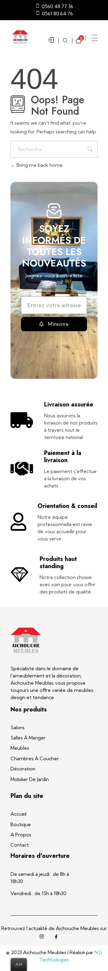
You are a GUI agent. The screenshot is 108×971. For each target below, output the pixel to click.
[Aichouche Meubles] (25, 640)
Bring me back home (39, 165)
